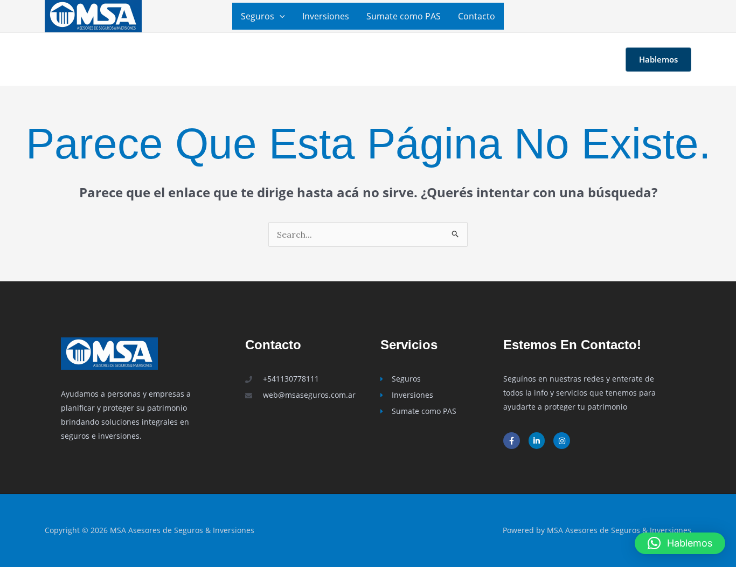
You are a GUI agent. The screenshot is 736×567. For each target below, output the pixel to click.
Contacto (476, 16)
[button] (279, 16)
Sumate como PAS (403, 16)
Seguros (257, 16)
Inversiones (325, 16)
